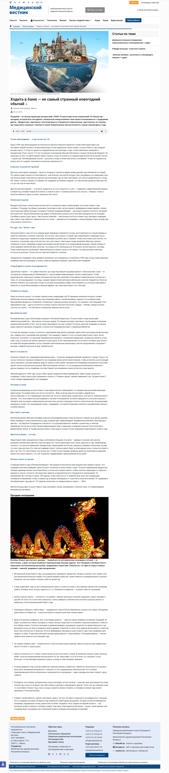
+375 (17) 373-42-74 (93, 734)
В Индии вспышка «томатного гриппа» (129, 49)
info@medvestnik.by (93, 741)
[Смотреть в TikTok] (33, 2)
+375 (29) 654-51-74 (93, 747)
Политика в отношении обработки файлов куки (30, 762)
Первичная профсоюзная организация (65, 736)
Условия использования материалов (111, 766)
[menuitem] (14, 20)
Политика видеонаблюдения (72, 762)
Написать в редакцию (97, 755)
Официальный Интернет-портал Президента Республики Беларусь (132, 731)
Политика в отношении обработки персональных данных (123, 762)
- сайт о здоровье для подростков (134, 747)
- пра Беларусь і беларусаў (132, 751)
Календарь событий (150, 2)
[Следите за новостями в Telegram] (28, 2)
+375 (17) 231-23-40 (93, 737)
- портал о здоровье (128, 743)
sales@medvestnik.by (94, 750)
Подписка (134, 2)
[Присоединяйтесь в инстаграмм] (10, 2)
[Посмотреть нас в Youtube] (24, 2)
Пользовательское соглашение (58, 766)
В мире (21, 718)
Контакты (52, 731)
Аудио (13, 718)
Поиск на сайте (96, 10)
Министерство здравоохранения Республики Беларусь (132, 738)
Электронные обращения (59, 734)
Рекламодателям (55, 739)
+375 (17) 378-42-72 (93, 731)
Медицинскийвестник (26, 10)
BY (41, 2)
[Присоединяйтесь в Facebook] (19, 2)
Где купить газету (56, 742)
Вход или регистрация (148, 10)
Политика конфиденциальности (84, 766)
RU (37, 2)
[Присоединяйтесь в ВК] (15, 2)
